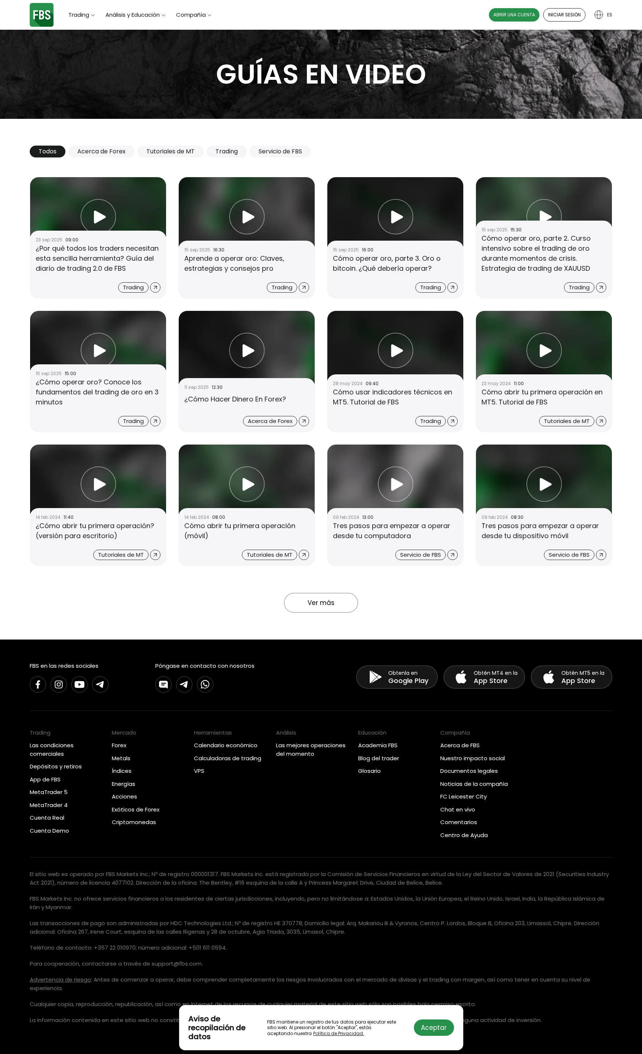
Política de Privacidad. (338, 1033)
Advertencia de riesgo (60, 979)
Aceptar (434, 1027)
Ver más (321, 602)
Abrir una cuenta (514, 15)
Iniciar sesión (564, 15)
